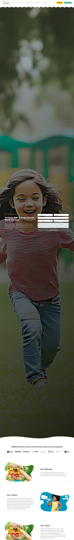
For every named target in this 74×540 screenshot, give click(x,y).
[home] (6, 3)
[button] (37, 3)
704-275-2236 (59, 2)
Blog (32, 2)
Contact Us (44, 2)
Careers (17, 2)
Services (27, 2)
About (13, 2)
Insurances (23, 2)
